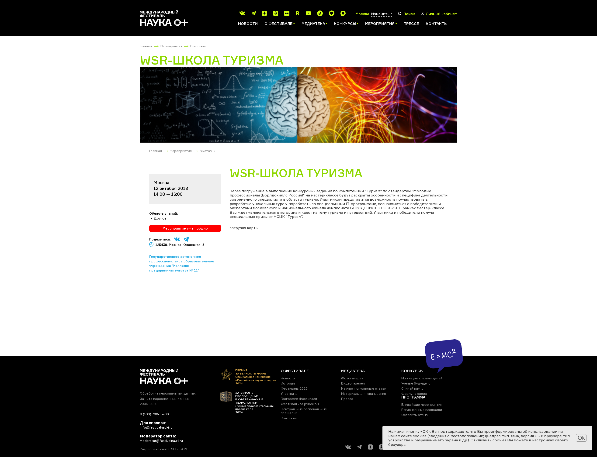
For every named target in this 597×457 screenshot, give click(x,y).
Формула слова (414, 393)
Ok (581, 438)
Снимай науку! (413, 388)
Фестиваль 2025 (294, 388)
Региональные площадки (421, 410)
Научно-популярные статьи (363, 388)
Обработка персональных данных (168, 393)
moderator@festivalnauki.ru (161, 441)
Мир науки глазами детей (421, 378)
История (288, 383)
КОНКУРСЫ (412, 370)
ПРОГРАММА (413, 397)
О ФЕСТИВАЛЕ (295, 370)
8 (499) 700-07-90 (154, 414)
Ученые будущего (415, 383)
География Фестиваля (299, 399)
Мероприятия (171, 46)
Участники (289, 393)
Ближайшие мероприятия (421, 404)
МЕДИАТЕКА (353, 370)
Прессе (411, 23)
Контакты (437, 23)
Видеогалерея (353, 383)
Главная (146, 46)
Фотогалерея (352, 378)
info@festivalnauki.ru (156, 427)
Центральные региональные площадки (304, 411)
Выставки (198, 46)
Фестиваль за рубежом (300, 404)
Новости (248, 23)
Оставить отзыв (414, 415)
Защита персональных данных (165, 399)
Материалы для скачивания (363, 393)
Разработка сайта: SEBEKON (163, 449)
